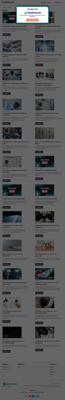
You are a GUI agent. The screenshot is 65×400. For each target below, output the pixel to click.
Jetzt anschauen (32, 20)
